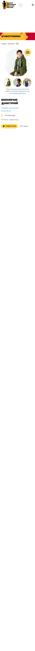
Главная (3, 43)
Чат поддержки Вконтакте (17, 93)
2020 (17, 43)
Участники (11, 43)
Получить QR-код (6, 110)
